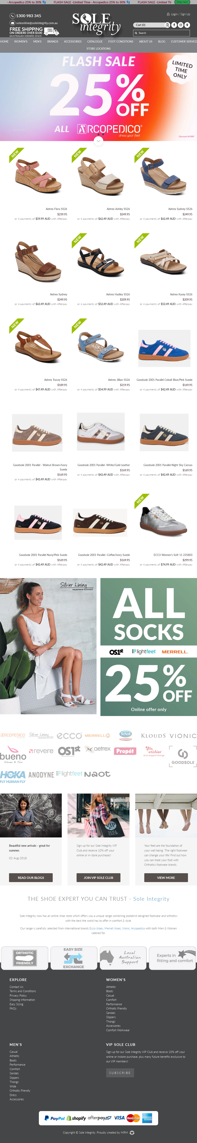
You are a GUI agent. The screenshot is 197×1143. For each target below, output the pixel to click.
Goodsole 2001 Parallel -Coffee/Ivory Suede (104, 554)
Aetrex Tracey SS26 (55, 379)
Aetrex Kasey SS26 (181, 294)
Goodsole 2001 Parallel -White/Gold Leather (104, 465)
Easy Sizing (16, 1004)
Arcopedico (138, 928)
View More (166, 877)
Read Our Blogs (31, 877)
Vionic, (126, 928)
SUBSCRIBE (120, 1072)
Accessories (73, 41)
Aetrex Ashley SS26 (118, 209)
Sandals (110, 1012)
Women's (21, 41)
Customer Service (184, 41)
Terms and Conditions (23, 991)
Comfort (111, 999)
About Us (145, 41)
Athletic (111, 986)
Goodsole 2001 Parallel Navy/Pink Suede (43, 554)
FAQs (13, 1008)
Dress (13, 1095)
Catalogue (95, 41)
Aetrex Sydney (58, 294)
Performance (114, 1004)
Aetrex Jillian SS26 (119, 379)
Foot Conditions (120, 41)
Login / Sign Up (179, 14)
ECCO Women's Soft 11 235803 (173, 554)
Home (4, 41)
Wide (13, 1086)
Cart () (140, 25)
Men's (37, 41)
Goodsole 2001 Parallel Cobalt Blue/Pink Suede (164, 379)
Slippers (111, 1017)
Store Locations (99, 48)
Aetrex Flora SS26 (56, 209)
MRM (125, 1132)
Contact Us (16, 986)
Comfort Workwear (118, 1030)
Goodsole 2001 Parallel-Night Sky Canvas (168, 465)
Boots (109, 991)
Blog (161, 41)
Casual (110, 995)
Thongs (110, 1021)
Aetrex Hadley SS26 (118, 294)
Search (142, 32)
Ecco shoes (96, 928)
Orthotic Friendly (116, 1008)
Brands (52, 41)
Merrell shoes (112, 928)
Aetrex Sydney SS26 (180, 209)
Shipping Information (22, 999)
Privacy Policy (18, 995)
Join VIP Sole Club (98, 877)
